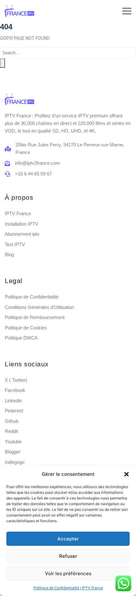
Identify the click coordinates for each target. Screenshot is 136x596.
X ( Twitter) (16, 380)
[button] (126, 474)
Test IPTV (15, 244)
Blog (9, 254)
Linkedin (13, 400)
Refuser (68, 556)
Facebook (15, 390)
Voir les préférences (68, 573)
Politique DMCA (21, 337)
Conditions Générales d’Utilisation (39, 307)
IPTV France (18, 213)
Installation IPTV (21, 224)
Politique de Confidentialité (32, 296)
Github (11, 421)
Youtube (13, 441)
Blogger (13, 451)
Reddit (11, 431)
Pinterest (14, 410)
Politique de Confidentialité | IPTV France (68, 588)
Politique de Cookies (26, 327)
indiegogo (14, 462)
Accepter (68, 539)
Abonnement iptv (22, 234)
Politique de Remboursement (35, 317)
